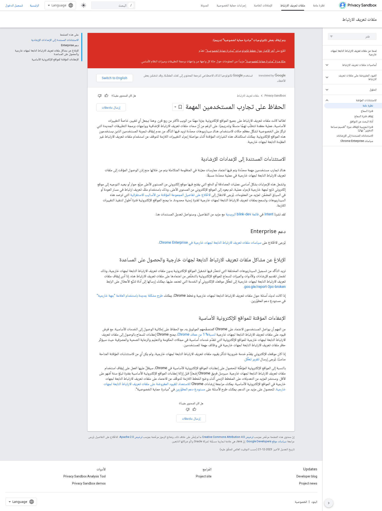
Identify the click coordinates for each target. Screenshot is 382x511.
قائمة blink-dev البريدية (242, 214)
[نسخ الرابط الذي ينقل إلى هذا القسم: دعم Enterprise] (246, 231)
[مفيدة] (106, 95)
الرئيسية (34, 5)
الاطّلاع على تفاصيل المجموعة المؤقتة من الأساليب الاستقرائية (170, 195)
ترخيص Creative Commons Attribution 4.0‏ (227, 437)
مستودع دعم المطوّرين (190, 389)
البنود (314, 501)
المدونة (205, 5)
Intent (268, 214)
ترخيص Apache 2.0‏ (130, 437)
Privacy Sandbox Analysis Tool (84, 476)
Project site (204, 476)
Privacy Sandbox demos (89, 483)
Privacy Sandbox (275, 95)
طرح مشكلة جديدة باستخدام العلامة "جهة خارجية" (130, 295)
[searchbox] (352, 36)
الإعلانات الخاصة (263, 5)
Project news (308, 483)
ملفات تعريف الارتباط (292, 5)
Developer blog (306, 476)
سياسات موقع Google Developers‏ (266, 441)
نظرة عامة (319, 5)
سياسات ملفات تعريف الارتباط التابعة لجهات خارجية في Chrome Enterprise (210, 242)
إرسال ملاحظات (111, 107)
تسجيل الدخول (14, 5)
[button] (356, 65)
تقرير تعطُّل (251, 359)
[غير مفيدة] (99, 95)
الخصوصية (301, 501)
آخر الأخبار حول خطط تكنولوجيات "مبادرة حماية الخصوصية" (240, 50)
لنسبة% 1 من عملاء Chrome (197, 334)
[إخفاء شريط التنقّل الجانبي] (328, 503)
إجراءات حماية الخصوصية (231, 5)
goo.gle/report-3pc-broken (265, 287)
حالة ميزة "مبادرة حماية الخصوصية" (265, 61)
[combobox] (113, 5)
